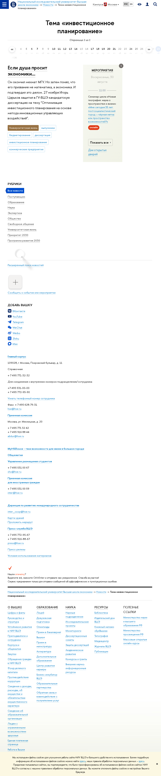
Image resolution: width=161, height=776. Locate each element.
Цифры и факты (16, 612)
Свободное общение (21, 224)
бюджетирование (19, 135)
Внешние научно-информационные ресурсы (76, 668)
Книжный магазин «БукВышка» (104, 628)
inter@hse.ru (15, 492)
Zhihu (16, 338)
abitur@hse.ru (16, 436)
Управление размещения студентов (30, 461)
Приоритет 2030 (18, 235)
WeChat (17, 327)
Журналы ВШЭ (102, 646)
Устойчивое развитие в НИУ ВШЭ (20, 628)
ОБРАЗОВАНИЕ (47, 607)
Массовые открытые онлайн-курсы (135, 641)
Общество (14, 218)
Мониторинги (73, 630)
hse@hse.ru (14, 409)
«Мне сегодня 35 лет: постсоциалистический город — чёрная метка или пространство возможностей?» (101, 114)
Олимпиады (43, 627)
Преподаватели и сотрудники (18, 638)
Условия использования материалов (29, 555)
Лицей (40, 612)
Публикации (101, 651)
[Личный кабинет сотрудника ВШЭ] (147, 4)
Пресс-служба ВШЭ (20, 528)
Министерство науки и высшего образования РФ (135, 621)
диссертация (42, 135)
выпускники (48, 128)
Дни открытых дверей (97, 152)
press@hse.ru (16, 543)
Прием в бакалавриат (49, 632)
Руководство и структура (16, 620)
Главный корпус (17, 356)
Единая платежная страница (18, 742)
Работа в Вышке (16, 749)
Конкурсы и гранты (76, 659)
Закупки (12, 654)
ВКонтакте (19, 311)
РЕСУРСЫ (101, 607)
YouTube (17, 316)
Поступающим (16, 196)
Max (15, 344)
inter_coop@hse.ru (19, 511)
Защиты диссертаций (77, 645)
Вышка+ (41, 637)
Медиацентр (101, 641)
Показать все (99, 142)
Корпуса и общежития (14, 647)
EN (131, 4)
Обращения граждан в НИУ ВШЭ (19, 661)
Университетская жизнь (22, 229)
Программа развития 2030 (24, 240)
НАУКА (71, 607)
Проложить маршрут (20, 522)
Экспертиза (15, 213)
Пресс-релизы (16, 549)
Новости (101, 592)
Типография (101, 636)
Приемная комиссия (20, 415)
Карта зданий (16, 518)
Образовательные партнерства (47, 685)
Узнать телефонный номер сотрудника (31, 398)
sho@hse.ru (14, 471)
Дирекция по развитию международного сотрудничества (43, 505)
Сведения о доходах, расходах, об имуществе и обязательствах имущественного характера (20, 696)
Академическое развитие (74, 652)
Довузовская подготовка (44, 620)
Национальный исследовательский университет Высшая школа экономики (50, 592)
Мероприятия (102, 70)
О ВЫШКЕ (15, 607)
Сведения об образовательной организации (18, 714)
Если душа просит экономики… (27, 70)
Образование (16, 202)
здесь (83, 761)
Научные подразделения (74, 614)
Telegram (18, 322)
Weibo (16, 333)
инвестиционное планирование (28, 142)
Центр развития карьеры (46, 667)
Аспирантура (44, 651)
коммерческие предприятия (26, 149)
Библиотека (101, 612)
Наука (11, 207)
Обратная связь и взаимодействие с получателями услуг (48, 696)
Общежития (15, 455)
